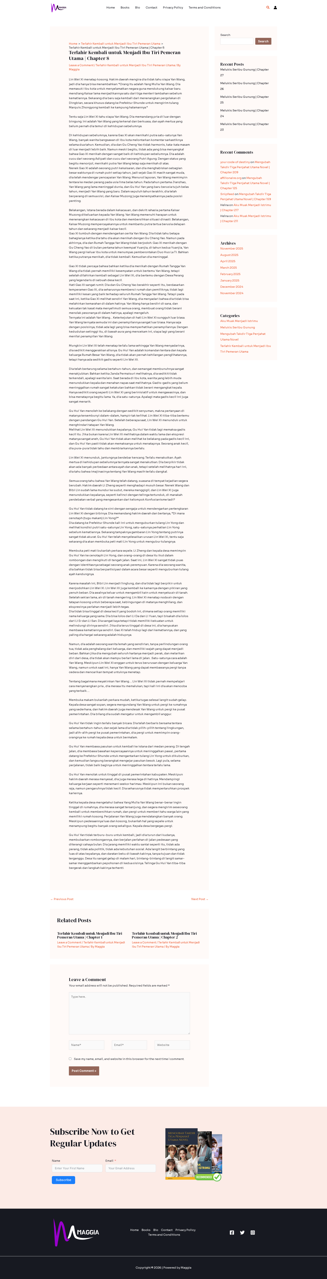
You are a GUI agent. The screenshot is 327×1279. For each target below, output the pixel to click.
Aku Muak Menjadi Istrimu (239, 321)
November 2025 (231, 248)
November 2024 (231, 293)
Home (110, 7)
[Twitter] (242, 1232)
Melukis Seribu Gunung (237, 327)
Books (125, 7)
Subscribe (63, 1180)
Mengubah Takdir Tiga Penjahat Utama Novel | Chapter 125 (245, 183)
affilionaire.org (230, 178)
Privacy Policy (173, 7)
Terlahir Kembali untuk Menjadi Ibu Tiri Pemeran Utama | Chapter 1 (89, 935)
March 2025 (228, 267)
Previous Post (61, 899)
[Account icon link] (275, 7)
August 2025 (229, 255)
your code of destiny (235, 162)
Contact (151, 7)
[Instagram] (252, 1232)
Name (56, 1160)
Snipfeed (227, 194)
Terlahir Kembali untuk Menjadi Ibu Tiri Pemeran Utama (135, 65)
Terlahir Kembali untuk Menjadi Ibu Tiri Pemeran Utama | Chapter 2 (164, 935)
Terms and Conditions (205, 7)
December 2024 (231, 286)
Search (225, 35)
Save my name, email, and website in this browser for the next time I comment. (129, 1059)
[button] (268, 7)
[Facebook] (232, 1232)
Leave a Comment (81, 65)
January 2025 (229, 280)
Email (109, 1160)
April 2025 (227, 261)
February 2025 (230, 274)
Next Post (200, 899)
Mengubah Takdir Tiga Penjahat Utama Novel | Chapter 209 (245, 167)
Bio (137, 7)
